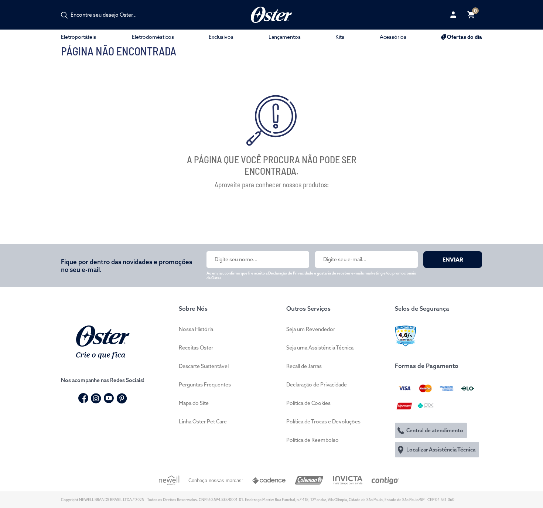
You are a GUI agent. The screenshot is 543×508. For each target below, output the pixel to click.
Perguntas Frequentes (205, 384)
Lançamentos (285, 37)
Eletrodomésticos (153, 37)
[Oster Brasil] (103, 341)
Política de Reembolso (312, 440)
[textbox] (107, 14)
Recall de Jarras (304, 366)
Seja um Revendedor (310, 329)
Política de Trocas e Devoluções (323, 421)
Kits (339, 37)
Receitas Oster (196, 347)
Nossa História (196, 329)
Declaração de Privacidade (290, 273)
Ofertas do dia (464, 37)
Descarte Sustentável (204, 366)
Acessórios (393, 37)
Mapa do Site (194, 403)
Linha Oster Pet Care (203, 421)
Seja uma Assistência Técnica (320, 347)
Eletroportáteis (78, 37)
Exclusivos (221, 37)
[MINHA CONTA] (453, 15)
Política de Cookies (308, 403)
